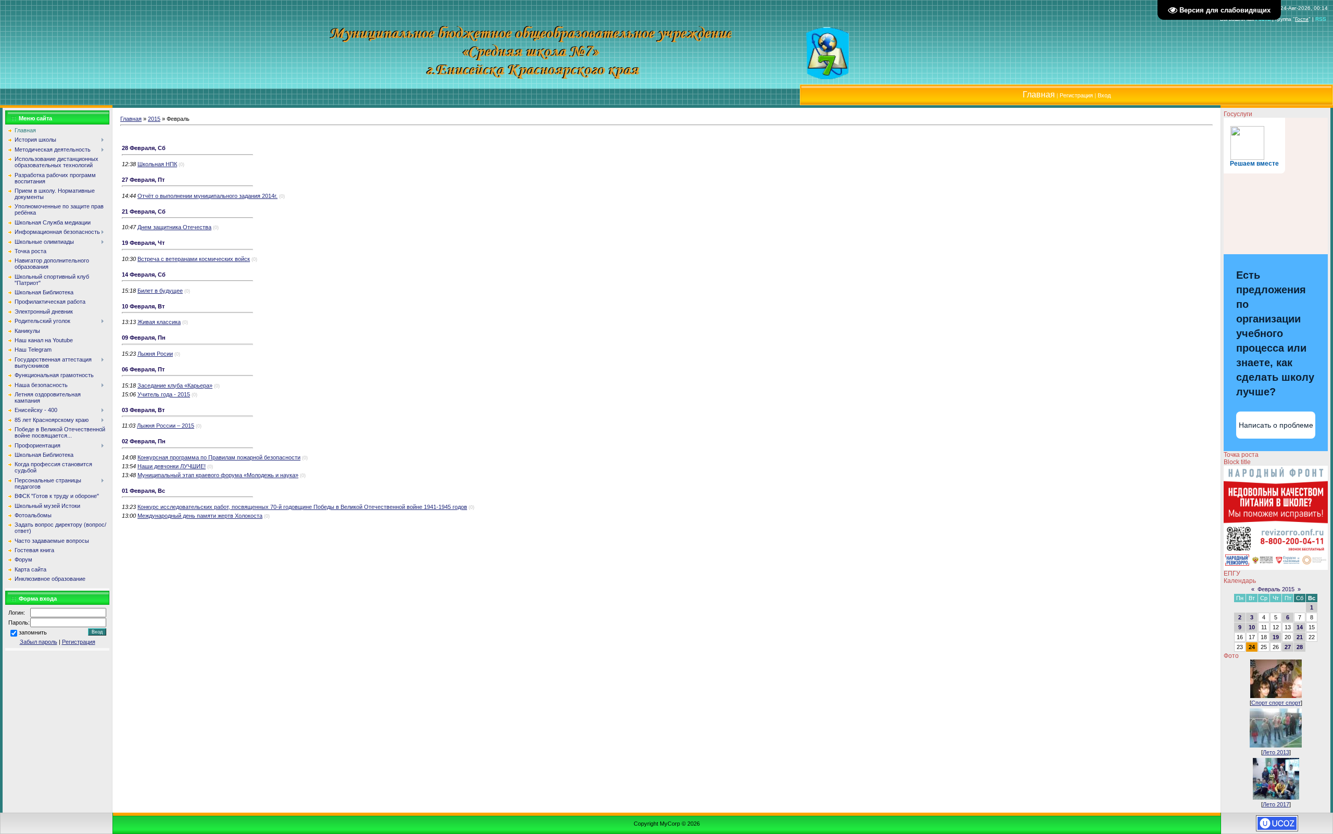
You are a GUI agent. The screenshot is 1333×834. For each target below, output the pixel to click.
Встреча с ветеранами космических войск (193, 259)
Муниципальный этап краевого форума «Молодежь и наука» (217, 475)
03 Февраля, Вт (143, 410)
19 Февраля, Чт (143, 243)
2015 (154, 119)
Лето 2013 (1276, 752)
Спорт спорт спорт (1276, 703)
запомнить (33, 632)
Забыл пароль (38, 642)
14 (1300, 627)
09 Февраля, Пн (144, 337)
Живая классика (159, 322)
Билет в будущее (160, 291)
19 (1276, 637)
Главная (131, 119)
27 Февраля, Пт (143, 180)
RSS (1320, 19)
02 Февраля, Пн (144, 441)
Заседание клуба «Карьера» (174, 385)
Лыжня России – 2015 (165, 425)
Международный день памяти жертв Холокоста (199, 516)
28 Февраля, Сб (144, 148)
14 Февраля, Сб (144, 274)
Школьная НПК (157, 164)
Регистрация (1076, 95)
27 (1288, 647)
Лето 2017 (1276, 804)
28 (1300, 647)
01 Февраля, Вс (143, 491)
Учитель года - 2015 (163, 394)
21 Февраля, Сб (144, 211)
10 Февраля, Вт (143, 306)
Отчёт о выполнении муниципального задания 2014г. (207, 196)
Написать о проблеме (1276, 425)
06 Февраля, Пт (143, 369)
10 (1252, 627)
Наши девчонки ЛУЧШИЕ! (171, 466)
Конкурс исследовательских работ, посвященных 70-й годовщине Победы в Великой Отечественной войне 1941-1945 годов (302, 507)
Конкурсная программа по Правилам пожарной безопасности (218, 457)
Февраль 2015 (1275, 589)
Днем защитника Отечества (174, 227)
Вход (1104, 95)
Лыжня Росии (155, 354)
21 (1300, 637)
